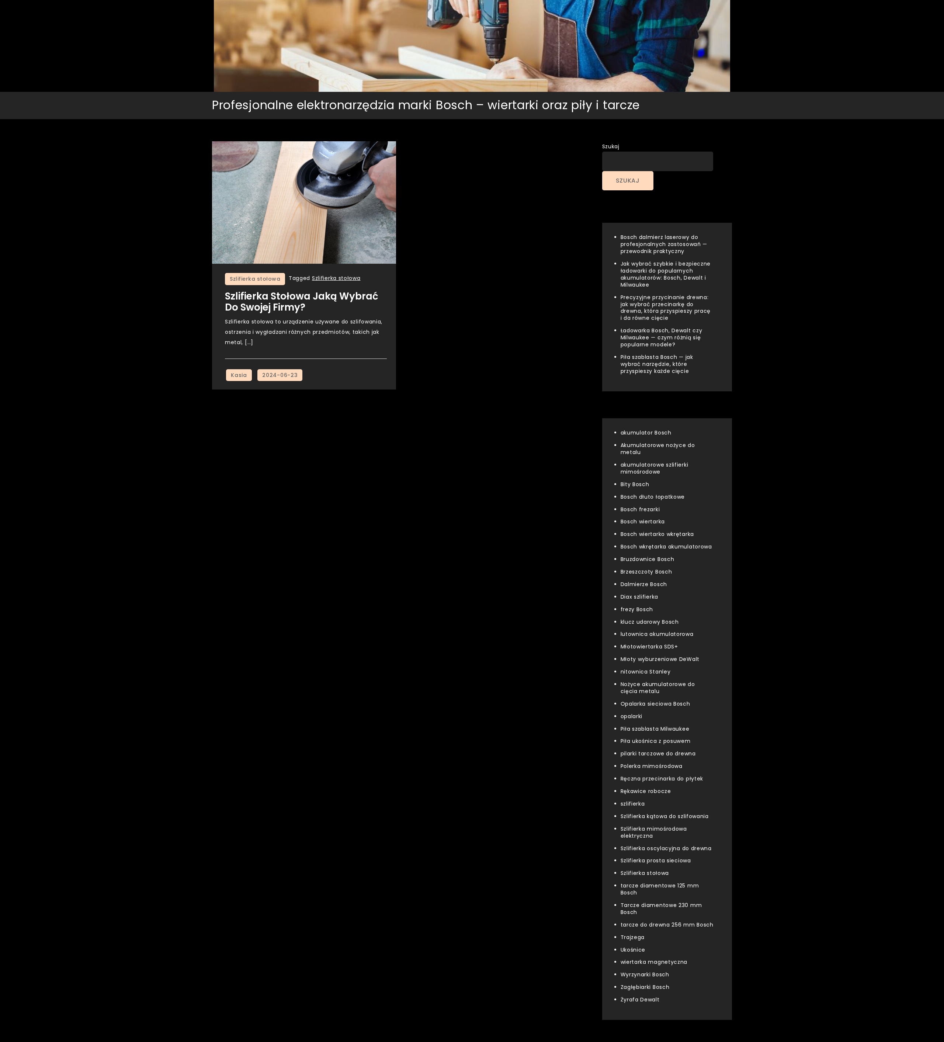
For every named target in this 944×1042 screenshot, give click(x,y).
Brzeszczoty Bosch (646, 571)
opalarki (632, 716)
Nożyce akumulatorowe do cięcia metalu (658, 688)
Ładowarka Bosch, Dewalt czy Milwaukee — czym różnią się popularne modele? (661, 337)
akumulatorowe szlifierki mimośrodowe (654, 468)
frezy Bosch (637, 609)
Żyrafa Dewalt (640, 999)
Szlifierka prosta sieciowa (656, 860)
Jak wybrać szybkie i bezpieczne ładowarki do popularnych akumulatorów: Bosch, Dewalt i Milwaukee (666, 274)
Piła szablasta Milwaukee (655, 729)
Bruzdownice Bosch (647, 559)
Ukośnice (633, 949)
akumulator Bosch (646, 432)
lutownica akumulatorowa (657, 634)
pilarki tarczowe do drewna (658, 753)
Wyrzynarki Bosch (645, 974)
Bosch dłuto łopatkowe (653, 497)
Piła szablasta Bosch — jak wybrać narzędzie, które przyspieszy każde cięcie (657, 364)
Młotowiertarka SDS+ (649, 646)
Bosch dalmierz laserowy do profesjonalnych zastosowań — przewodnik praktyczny (664, 244)
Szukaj (611, 146)
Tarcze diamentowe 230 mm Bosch (661, 908)
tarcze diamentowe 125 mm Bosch (660, 889)
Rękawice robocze (646, 791)
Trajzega (633, 937)
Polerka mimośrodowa (652, 766)
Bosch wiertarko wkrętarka (657, 534)
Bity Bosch (635, 484)
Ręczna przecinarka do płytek (662, 778)
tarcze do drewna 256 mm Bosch (667, 924)
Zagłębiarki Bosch (645, 987)
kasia (239, 375)
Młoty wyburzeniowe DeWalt (660, 659)
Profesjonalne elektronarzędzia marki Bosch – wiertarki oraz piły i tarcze (426, 105)
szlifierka (633, 803)
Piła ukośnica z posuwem (656, 741)
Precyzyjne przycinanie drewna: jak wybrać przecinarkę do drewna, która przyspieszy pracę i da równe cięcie (666, 308)
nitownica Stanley (646, 671)
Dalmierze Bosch (644, 584)
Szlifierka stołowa (255, 279)
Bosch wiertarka (643, 521)
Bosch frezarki (640, 509)
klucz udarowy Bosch (650, 622)
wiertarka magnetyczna (654, 962)
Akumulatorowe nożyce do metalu (658, 449)
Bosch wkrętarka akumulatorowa (666, 546)
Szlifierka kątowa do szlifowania (665, 816)
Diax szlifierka (640, 596)
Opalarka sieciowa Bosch (655, 703)
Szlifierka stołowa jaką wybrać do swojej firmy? (301, 302)
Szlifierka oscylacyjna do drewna (666, 848)
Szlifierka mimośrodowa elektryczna (654, 832)
